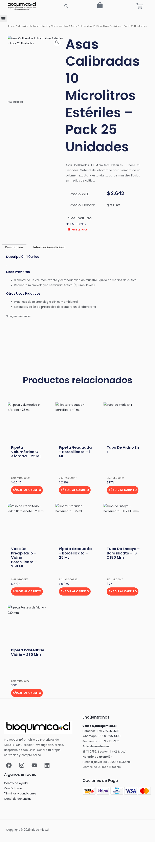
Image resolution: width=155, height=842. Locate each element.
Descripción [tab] (14, 247)
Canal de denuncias (17, 799)
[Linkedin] (47, 765)
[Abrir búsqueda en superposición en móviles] (66, 6)
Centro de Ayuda (16, 783)
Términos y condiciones (20, 793)
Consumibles (59, 26)
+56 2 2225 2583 (108, 731)
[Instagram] (21, 765)
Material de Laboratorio (33, 26)
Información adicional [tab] (49, 247)
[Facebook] (9, 765)
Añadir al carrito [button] (27, 490)
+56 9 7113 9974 (109, 741)
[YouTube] (34, 765)
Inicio (11, 26)
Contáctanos (13, 788)
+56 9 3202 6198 (109, 736)
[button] (3, 18)
